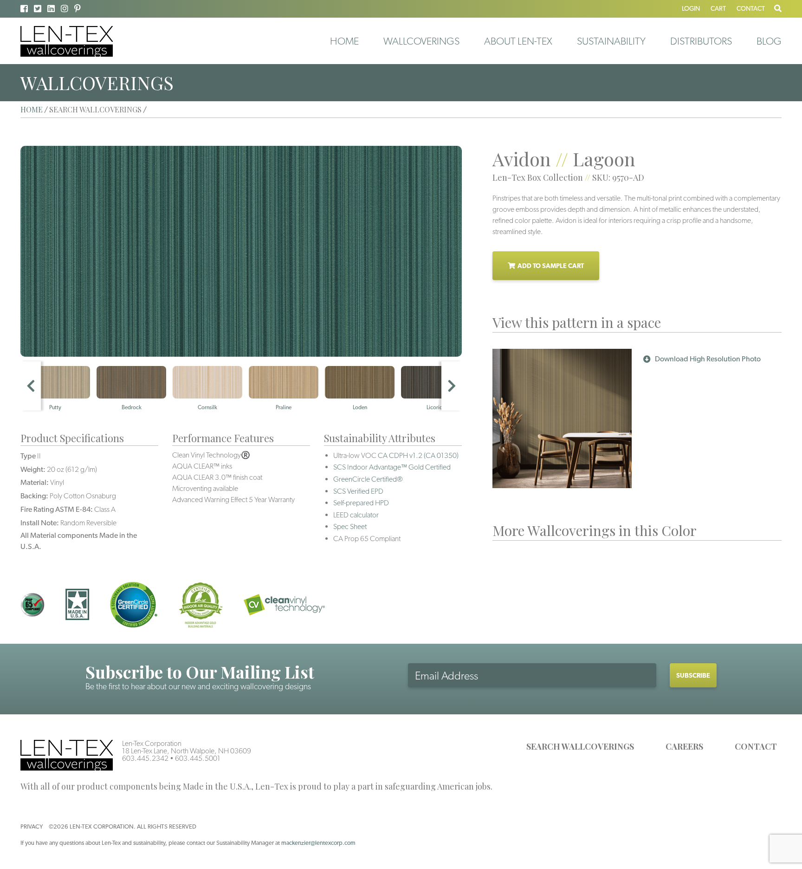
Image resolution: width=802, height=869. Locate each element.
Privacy (31, 826)
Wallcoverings (421, 41)
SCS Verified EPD (358, 491)
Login (691, 8)
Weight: (32, 469)
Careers (684, 746)
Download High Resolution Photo (708, 358)
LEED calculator (356, 514)
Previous (30, 386)
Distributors (701, 41)
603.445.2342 (145, 758)
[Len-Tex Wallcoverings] (66, 40)
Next (451, 386)
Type (28, 455)
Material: (34, 482)
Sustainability (611, 41)
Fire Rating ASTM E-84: (56, 509)
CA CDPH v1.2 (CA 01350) (418, 455)
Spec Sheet (350, 526)
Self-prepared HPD (361, 502)
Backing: (34, 495)
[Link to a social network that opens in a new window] (24, 8)
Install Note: (39, 522)
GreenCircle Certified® (368, 479)
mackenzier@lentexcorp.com (318, 842)
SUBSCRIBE (693, 675)
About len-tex (518, 41)
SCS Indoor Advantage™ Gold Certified (392, 467)
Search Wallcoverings (580, 746)
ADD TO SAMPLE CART (550, 265)
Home (344, 41)
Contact (751, 8)
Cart (718, 8)
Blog (769, 41)
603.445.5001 (197, 758)
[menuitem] (344, 41)
